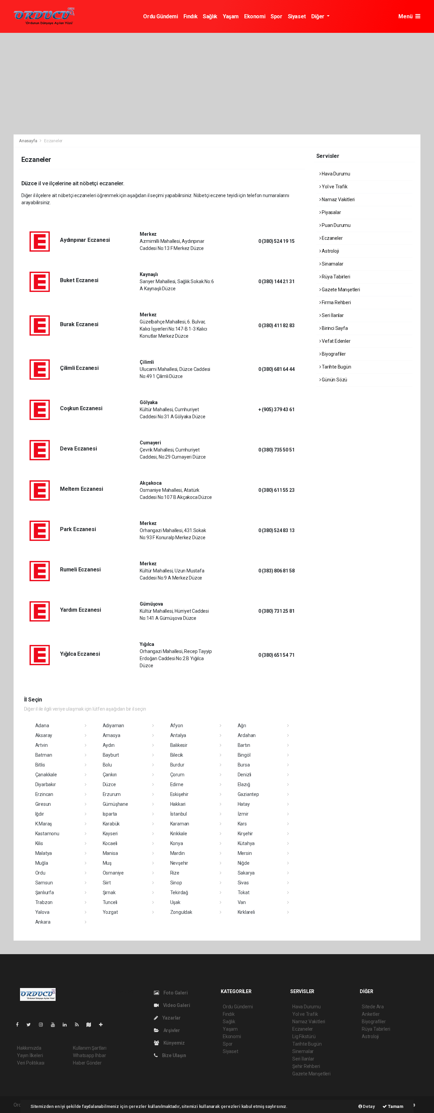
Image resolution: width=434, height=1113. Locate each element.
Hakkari (178, 804)
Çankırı (110, 774)
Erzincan (44, 794)
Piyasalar (331, 212)
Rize (174, 873)
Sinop (176, 882)
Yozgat (110, 912)
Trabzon (44, 902)
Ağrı (242, 725)
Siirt (107, 882)
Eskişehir (179, 794)
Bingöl (244, 755)
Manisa (110, 853)
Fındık (190, 16)
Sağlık (210, 16)
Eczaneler (331, 238)
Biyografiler (333, 354)
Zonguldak (181, 912)
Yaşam (231, 16)
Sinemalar (303, 1051)
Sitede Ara (373, 1006)
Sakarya (246, 873)
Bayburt (111, 755)
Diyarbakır (45, 784)
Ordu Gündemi (160, 16)
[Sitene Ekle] (103, 1024)
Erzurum (112, 794)
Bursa (244, 765)
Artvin (41, 745)
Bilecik (176, 755)
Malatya (43, 853)
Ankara (43, 922)
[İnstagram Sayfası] (43, 1024)
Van (242, 902)
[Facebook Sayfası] (20, 1024)
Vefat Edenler (335, 341)
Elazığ (244, 784)
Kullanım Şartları (89, 1048)
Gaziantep (248, 794)
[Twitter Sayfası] (31, 1024)
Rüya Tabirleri (335, 276)
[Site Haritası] (91, 1024)
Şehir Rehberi (306, 1066)
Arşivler (171, 1030)
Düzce (109, 784)
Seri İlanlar (332, 315)
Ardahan (247, 735)
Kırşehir (245, 833)
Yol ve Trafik (334, 186)
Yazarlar (171, 1018)
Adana (42, 725)
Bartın (244, 745)
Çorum (177, 774)
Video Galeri (176, 1005)
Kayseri (110, 833)
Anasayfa (28, 140)
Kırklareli (246, 912)
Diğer (318, 16)
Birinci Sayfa (334, 328)
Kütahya (246, 843)
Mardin (177, 853)
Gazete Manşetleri (340, 289)
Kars (242, 823)
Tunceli (110, 902)
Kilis (39, 843)
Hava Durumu (335, 173)
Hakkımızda (29, 1048)
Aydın (109, 745)
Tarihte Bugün (336, 367)
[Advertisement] (217, 83)
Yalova (42, 912)
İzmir (243, 814)
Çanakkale (46, 774)
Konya (176, 843)
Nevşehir (179, 863)
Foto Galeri (175, 992)
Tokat (244, 892)
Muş (107, 863)
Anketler (370, 1014)
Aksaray (44, 735)
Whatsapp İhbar (89, 1055)
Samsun (44, 882)
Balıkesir (179, 745)
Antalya (178, 735)
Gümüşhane (115, 804)
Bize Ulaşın (173, 1055)
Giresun (43, 804)
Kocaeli (110, 843)
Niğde (244, 863)
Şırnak (109, 892)
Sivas (243, 882)
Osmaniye (113, 873)
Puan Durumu (336, 225)
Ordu (40, 873)
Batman (43, 755)
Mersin (245, 853)
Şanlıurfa (44, 892)
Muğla (41, 863)
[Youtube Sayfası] (55, 1024)
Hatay (244, 804)
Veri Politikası (30, 1063)
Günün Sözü (334, 379)
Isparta (110, 814)
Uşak (175, 902)
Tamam (395, 1106)
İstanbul (178, 814)
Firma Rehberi (336, 302)
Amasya (111, 735)
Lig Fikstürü (304, 1036)
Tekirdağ (179, 892)
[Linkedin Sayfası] (67, 1024)
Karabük (111, 823)
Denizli (245, 774)
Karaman (180, 823)
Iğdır (39, 814)
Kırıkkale (178, 833)
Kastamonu (47, 833)
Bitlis (40, 765)
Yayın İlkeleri (30, 1055)
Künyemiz (173, 1043)
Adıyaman (113, 725)
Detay (368, 1106)
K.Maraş (43, 823)
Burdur (177, 765)
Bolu (107, 765)
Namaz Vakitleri (338, 199)
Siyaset (297, 16)
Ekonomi (254, 16)
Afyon (176, 725)
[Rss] (79, 1024)
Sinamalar (332, 264)
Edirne (176, 784)
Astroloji (330, 251)
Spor (276, 16)
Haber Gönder (87, 1063)
